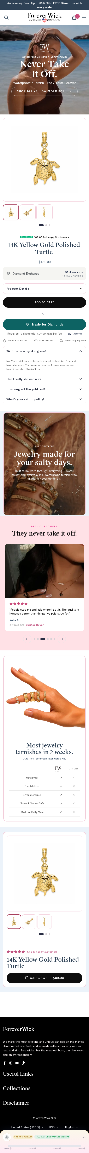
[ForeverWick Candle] (45, 17)
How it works (74, 333)
